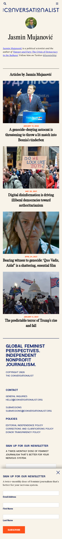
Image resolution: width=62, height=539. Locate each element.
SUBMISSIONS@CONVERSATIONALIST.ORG (29, 410)
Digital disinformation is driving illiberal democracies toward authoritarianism (31, 200)
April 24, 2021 (31, 257)
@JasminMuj (49, 55)
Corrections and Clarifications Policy (29, 428)
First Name (8, 509)
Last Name (8, 520)
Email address (9, 497)
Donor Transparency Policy (23, 432)
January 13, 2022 (31, 126)
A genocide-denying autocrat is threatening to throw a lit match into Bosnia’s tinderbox (31, 135)
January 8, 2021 (31, 317)
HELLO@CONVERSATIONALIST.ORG (24, 399)
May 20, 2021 (31, 191)
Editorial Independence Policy (24, 425)
